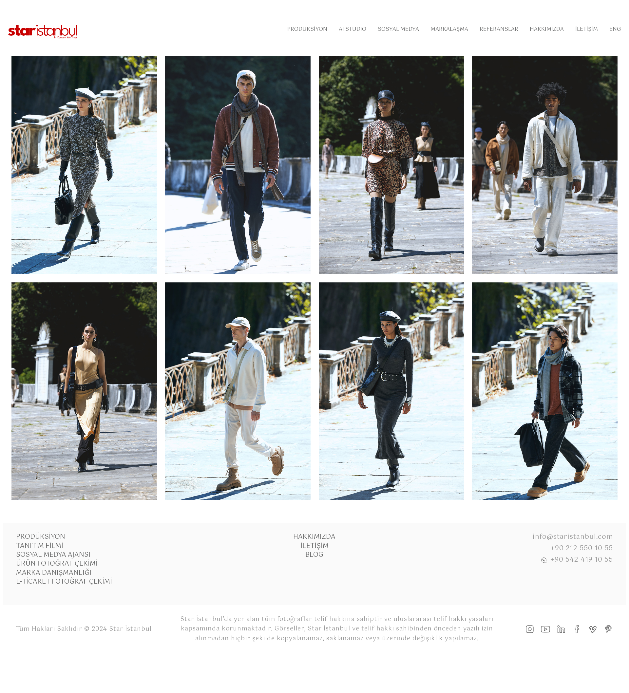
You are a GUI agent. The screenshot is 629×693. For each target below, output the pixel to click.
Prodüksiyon (307, 29)
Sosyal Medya (398, 29)
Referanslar (499, 29)
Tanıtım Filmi (39, 546)
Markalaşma (449, 29)
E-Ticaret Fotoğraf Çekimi (64, 581)
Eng (615, 29)
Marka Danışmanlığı (53, 573)
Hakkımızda (547, 29)
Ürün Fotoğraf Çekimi (57, 563)
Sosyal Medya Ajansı (53, 555)
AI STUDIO (352, 29)
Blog (314, 555)
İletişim (586, 29)
